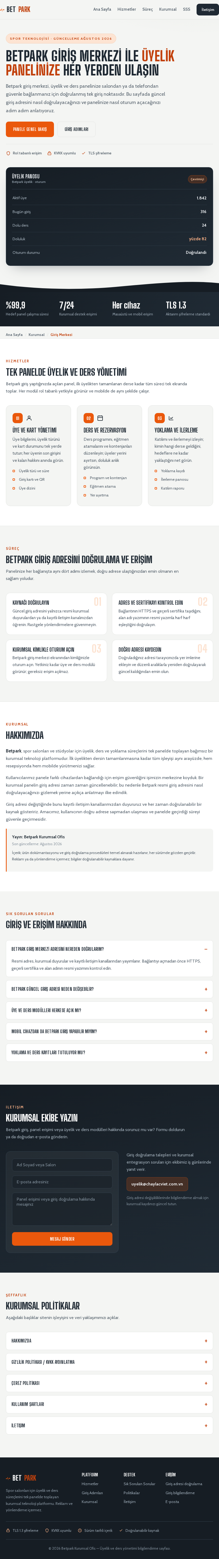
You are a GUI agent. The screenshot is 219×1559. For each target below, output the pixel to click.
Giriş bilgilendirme (180, 1492)
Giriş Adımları (77, 129)
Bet (18, 9)
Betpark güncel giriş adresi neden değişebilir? (52, 989)
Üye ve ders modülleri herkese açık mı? (46, 1010)
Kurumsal (168, 9)
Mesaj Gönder (62, 1239)
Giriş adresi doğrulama (184, 1483)
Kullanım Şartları (27, 1404)
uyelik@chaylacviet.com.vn (157, 1184)
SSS (186, 9)
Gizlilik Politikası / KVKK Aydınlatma (43, 1362)
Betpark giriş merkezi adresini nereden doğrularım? (57, 949)
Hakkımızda (21, 1341)
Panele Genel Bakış (30, 129)
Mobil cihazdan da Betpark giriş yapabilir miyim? (54, 1031)
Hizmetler (127, 9)
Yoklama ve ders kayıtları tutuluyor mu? (48, 1052)
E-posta (172, 1501)
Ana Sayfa (102, 9)
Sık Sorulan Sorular (139, 1483)
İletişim (208, 9)
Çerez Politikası (25, 1383)
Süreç (147, 9)
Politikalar (132, 1492)
